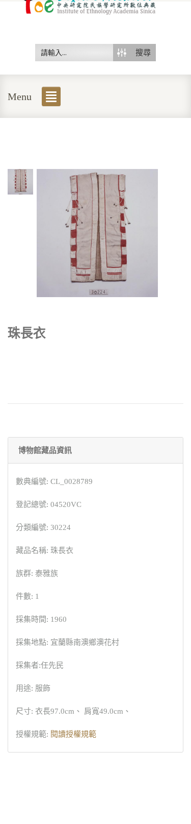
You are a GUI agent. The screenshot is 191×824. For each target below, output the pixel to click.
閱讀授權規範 (73, 734)
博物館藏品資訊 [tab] (45, 450)
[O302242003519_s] (20, 181)
